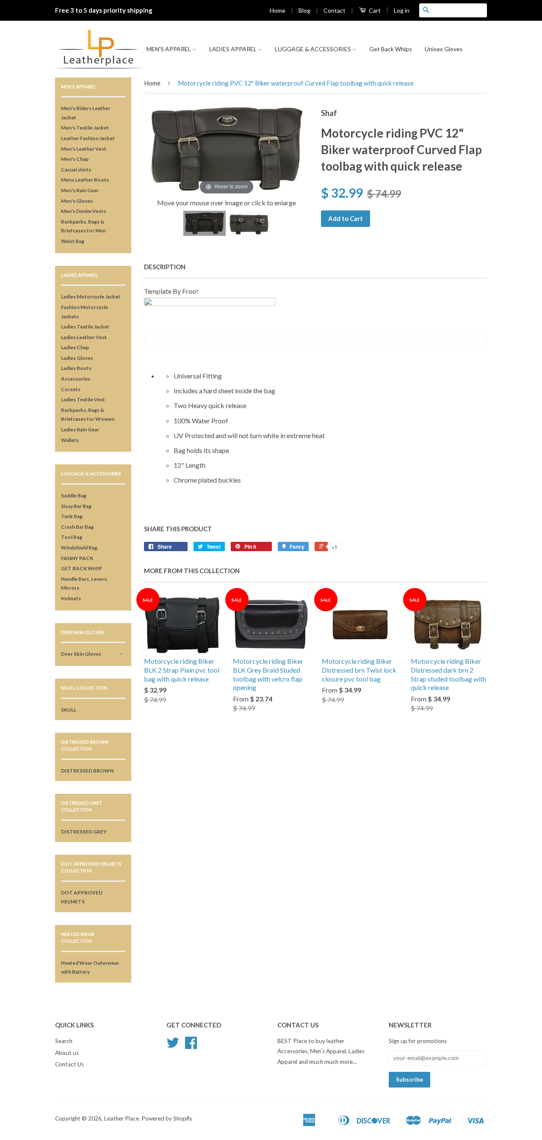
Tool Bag (71, 537)
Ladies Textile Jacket (85, 326)
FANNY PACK (77, 558)
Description (164, 267)
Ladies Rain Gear (80, 429)
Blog (304, 10)
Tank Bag (72, 516)
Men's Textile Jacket (85, 127)
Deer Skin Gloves (81, 654)
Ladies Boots (76, 368)
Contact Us (69, 1064)
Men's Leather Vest (83, 149)
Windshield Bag (79, 547)
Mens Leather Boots (85, 180)
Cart (374, 10)
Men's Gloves (77, 201)
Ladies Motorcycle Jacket (90, 296)
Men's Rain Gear (80, 190)
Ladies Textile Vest (83, 399)
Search (63, 1041)
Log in (401, 10)
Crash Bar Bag (77, 527)
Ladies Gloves (77, 358)
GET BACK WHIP (81, 568)
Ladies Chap (75, 347)
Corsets (70, 389)
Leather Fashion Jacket (88, 138)
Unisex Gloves (444, 48)
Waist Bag (72, 241)
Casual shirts (76, 169)
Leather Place (121, 1118)
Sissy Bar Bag (76, 506)
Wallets (70, 440)
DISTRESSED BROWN (87, 770)
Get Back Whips (390, 48)
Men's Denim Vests (83, 211)
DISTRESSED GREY (84, 831)
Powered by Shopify (166, 1118)
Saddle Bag (73, 495)
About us (67, 1052)
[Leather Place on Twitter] (172, 1045)
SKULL (68, 710)
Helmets (71, 598)
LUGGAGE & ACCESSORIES (313, 48)
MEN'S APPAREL (169, 48)
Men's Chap (74, 159)
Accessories (75, 378)
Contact (335, 10)
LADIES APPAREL (233, 48)
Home (277, 10)
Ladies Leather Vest (84, 337)
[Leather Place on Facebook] (191, 1045)
